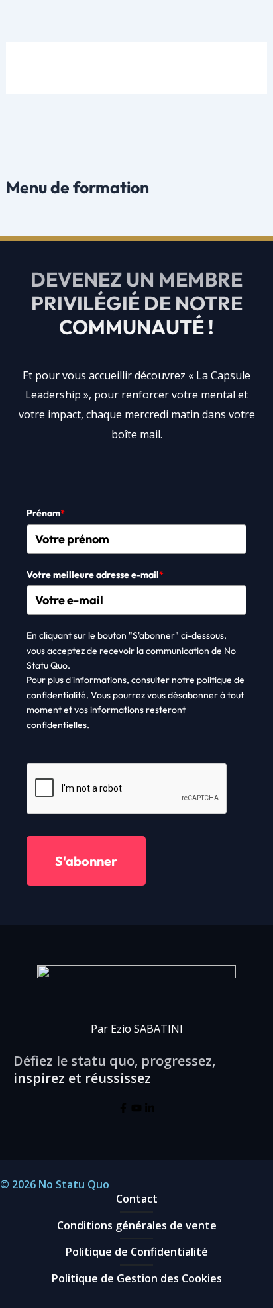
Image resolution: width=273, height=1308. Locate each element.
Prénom (46, 513)
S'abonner (86, 861)
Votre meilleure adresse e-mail (95, 575)
